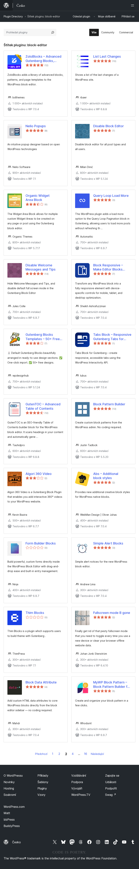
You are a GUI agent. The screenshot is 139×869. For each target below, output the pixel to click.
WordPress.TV (80, 795)
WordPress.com (14, 806)
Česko (16, 842)
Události (110, 782)
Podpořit (111, 788)
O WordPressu (13, 775)
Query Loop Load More (111, 196)
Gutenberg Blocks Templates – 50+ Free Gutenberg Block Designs (43, 337)
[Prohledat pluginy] (52, 32)
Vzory (41, 795)
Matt (7, 813)
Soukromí (10, 795)
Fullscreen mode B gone (111, 613)
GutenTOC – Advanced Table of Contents (43, 406)
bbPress (9, 819)
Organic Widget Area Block (38, 198)
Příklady (42, 775)
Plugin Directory (13, 16)
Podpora (77, 782)
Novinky (9, 782)
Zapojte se (112, 775)
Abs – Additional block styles (105, 476)
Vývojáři (76, 788)
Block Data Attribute (41, 682)
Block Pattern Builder (109, 404)
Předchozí (41, 753)
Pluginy (42, 788)
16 (85, 754)
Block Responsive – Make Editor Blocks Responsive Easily (108, 267)
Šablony (42, 782)
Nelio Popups (36, 126)
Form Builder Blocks (41, 543)
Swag (110, 795)
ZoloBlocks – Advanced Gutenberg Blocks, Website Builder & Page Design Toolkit (44, 59)
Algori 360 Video (39, 474)
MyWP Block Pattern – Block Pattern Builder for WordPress (112, 684)
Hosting (9, 788)
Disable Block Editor (108, 126)
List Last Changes (107, 56)
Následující (97, 753)
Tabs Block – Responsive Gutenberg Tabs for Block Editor (112, 337)
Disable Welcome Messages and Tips (41, 267)
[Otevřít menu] (133, 5)
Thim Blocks (35, 613)
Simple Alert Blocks (108, 543)
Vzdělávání (78, 775)
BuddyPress (12, 826)
